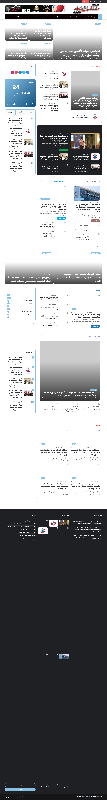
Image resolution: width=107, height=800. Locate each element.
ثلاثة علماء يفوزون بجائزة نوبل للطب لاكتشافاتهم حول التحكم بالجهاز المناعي (49, 299)
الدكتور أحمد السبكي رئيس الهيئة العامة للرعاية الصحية (23, 524)
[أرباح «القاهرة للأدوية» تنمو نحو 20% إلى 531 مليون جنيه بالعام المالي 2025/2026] (65, 231)
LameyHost (85, 796)
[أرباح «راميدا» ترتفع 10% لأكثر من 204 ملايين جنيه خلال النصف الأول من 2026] (65, 222)
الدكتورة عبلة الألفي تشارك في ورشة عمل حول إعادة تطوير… (80, 53)
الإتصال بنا (7, 797)
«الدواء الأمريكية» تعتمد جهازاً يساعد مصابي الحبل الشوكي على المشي (81, 228)
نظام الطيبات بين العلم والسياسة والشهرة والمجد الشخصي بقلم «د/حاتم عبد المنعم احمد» (70, 409)
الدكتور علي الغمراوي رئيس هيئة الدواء (26, 532)
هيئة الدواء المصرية (30, 541)
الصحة (50, 17)
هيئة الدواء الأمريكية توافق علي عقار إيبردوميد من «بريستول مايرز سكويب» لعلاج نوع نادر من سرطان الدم (87, 208)
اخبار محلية (94, 17)
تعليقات (10, 112)
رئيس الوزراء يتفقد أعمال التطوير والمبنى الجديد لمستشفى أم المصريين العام (79, 277)
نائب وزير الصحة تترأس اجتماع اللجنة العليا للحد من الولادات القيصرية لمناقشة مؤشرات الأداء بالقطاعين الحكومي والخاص (49, 107)
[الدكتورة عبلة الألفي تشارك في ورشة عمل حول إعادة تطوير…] (78, 40)
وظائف (35, 17)
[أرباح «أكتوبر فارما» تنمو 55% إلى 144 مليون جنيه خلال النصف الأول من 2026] (43, 656)
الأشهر (20, 112)
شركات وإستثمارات (72, 17)
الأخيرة (30, 112)
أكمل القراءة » (64, 150)
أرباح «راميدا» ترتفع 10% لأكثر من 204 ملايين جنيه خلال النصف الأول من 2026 (47, 226)
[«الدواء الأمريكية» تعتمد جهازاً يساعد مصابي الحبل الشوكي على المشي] (99, 225)
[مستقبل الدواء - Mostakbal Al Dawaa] (86, 9)
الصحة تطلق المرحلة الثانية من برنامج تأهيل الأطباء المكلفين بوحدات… (41, 56)
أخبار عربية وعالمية (84, 17)
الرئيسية (21, 797)
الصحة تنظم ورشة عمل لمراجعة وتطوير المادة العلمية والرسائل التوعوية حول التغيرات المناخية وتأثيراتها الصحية (50, 76)
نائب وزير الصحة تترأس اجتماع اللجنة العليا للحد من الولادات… (16, 56)
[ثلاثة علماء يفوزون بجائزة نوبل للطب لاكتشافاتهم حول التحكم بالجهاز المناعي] (67, 295)
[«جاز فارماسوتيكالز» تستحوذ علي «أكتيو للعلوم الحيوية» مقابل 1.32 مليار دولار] (99, 234)
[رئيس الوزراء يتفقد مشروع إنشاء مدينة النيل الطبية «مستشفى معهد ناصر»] (29, 267)
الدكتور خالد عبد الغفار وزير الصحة (27, 529)
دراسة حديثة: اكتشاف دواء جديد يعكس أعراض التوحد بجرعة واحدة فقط (49, 307)
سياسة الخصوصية (14, 797)
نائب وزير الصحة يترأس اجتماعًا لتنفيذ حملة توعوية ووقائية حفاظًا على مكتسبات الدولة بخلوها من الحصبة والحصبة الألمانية (49, 86)
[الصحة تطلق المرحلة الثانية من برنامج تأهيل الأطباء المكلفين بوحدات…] (41, 50)
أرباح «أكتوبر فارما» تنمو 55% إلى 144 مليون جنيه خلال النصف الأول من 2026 (53, 207)
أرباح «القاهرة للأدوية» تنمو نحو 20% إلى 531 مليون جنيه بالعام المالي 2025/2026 (47, 235)
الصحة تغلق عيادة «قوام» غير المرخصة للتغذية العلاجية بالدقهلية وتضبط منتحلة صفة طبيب (80, 117)
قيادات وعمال (43, 17)
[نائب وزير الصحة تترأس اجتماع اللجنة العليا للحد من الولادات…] (17, 50)
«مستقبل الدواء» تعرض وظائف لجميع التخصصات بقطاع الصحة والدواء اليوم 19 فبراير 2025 (85, 486)
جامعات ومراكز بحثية (59, 17)
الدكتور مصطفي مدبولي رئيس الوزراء (27, 535)
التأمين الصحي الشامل (30, 521)
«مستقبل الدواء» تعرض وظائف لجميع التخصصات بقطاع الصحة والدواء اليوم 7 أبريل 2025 (54, 452)
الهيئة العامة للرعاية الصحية (29, 538)
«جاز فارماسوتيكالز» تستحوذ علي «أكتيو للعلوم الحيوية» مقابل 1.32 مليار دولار (82, 237)
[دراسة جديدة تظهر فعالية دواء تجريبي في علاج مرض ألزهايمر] (67, 322)
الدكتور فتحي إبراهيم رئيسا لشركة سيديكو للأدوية (91, 409)
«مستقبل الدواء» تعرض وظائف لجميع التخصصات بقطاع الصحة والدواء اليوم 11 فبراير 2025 (54, 486)
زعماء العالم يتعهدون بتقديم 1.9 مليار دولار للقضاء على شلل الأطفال (85, 316)
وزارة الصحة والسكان (19, 541)
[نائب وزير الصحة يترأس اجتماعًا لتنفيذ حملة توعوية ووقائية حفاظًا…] (17, 31)
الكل (89, 66)
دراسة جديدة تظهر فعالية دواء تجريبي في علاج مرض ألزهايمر (50, 325)
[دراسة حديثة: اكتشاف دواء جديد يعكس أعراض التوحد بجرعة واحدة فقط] (67, 304)
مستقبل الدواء (28, 317)
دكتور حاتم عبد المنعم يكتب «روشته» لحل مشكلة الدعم (51, 409)
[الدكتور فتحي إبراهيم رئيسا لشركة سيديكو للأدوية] (99, 404)
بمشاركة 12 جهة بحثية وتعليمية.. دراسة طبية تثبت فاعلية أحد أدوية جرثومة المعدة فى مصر (49, 316)
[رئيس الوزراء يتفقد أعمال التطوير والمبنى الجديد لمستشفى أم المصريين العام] (78, 267)
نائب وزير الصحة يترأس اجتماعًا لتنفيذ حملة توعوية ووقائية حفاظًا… (18, 36)
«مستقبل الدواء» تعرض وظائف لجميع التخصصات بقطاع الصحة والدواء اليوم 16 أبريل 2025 (85, 452)
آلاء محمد (95, 108)
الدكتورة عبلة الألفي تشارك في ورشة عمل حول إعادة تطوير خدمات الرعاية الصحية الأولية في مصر (54, 138)
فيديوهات (29, 314)
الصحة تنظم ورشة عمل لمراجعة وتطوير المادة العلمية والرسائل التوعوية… (42, 34)
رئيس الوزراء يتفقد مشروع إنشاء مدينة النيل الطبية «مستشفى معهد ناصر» (29, 279)
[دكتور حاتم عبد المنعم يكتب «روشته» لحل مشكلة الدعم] (57, 404)
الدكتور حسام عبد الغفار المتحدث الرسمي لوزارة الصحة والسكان (21, 527)
